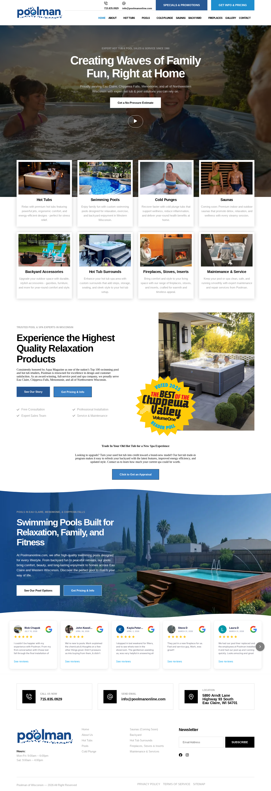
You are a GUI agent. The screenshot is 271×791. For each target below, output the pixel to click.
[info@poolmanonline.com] (124, 3)
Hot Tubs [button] (129, 17)
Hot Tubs (44, 200)
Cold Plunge (165, 17)
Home (101, 17)
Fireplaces (215, 17)
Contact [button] (245, 17)
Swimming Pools (105, 200)
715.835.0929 (111, 8)
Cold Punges (166, 200)
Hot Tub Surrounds (105, 272)
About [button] (112, 17)
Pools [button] (146, 17)
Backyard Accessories (44, 272)
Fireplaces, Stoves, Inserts (166, 272)
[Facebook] (180, 755)
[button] (135, 121)
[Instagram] (187, 755)
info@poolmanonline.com (137, 8)
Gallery (230, 17)
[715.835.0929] (105, 3)
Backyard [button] (194, 17)
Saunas (180, 17)
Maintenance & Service (226, 272)
